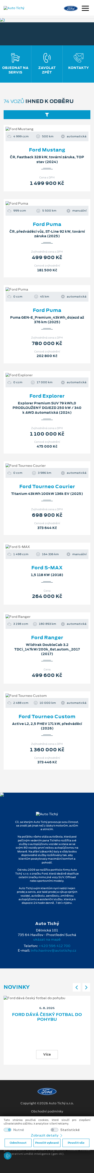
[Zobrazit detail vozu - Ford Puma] (39, 203)
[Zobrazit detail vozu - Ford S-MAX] (39, 547)
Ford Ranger (47, 637)
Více (47, 1054)
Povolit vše (76, 1143)
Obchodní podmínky (47, 1111)
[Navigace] (85, 9)
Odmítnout (18, 1143)
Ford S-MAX (47, 567)
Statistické (70, 1130)
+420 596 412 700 (54, 945)
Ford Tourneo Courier (47, 486)
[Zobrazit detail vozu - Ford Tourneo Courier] (39, 466)
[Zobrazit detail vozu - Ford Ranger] (39, 616)
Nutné (18, 1130)
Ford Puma (47, 224)
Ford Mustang (47, 149)
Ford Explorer (47, 396)
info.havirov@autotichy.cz (53, 950)
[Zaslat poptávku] (54, 129)
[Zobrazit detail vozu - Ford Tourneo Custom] (39, 695)
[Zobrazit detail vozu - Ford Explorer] (39, 375)
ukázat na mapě (47, 939)
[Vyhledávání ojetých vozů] (47, 114)
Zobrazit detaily (45, 1135)
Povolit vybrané (47, 1143)
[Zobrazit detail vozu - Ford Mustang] (39, 129)
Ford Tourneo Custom (47, 716)
